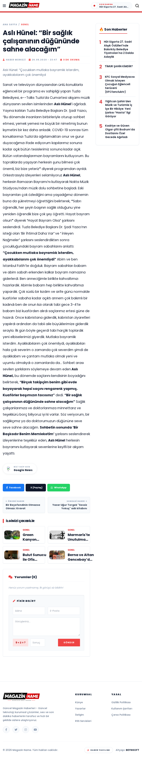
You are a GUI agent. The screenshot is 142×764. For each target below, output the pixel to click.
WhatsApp (60, 487)
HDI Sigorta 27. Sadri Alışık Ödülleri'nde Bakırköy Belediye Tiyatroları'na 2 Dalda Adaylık (119, 49)
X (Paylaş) (36, 487)
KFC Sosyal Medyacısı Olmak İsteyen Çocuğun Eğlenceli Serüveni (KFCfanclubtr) (120, 84)
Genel (25, 24)
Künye (79, 702)
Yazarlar (80, 708)
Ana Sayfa (10, 24)
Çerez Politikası (121, 714)
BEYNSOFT (132, 750)
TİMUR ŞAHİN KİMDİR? (119, 66)
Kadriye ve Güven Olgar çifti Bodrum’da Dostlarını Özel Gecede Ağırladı (120, 131)
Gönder (69, 642)
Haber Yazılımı (100, 750)
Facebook (15, 487)
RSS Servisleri (83, 721)
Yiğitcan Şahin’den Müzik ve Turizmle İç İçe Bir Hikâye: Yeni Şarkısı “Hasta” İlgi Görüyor (118, 108)
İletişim (79, 714)
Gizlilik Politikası (121, 702)
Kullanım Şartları (121, 708)
